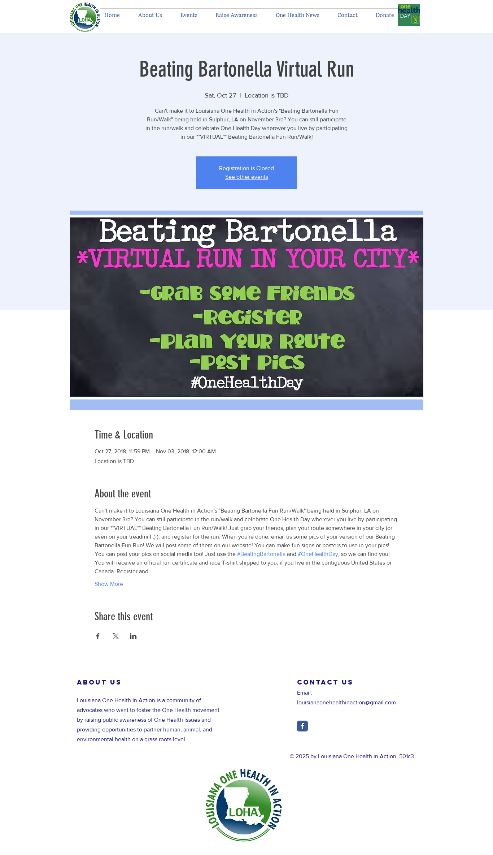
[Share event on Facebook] (98, 636)
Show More (109, 584)
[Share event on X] (115, 636)
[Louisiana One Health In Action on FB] (302, 726)
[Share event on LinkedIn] (133, 636)
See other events (246, 177)
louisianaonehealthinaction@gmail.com (346, 702)
